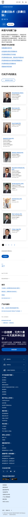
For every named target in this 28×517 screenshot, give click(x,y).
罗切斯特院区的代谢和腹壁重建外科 (12, 60)
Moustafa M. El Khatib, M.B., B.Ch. (18, 168)
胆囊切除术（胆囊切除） (9, 322)
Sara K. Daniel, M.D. (16, 123)
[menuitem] (4, 24)
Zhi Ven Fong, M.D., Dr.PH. (18, 183)
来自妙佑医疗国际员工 (7, 251)
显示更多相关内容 (6, 298)
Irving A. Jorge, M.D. (16, 229)
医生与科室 (10, 24)
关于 (4, 24)
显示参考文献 (5, 278)
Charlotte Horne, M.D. (17, 198)
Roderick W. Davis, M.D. (8, 138)
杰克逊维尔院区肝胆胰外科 (9, 51)
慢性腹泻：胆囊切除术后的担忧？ (9, 291)
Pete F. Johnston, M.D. (17, 214)
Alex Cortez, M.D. (16, 108)
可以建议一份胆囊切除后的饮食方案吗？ (11, 288)
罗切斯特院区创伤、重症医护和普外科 (13, 57)
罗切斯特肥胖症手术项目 (9, 54)
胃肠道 (3, 295)
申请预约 (5, 256)
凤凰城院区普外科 (7, 48)
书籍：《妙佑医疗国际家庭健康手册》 (10, 308)
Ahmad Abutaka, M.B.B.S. (18, 92)
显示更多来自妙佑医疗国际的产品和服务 (11, 311)
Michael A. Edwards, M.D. (17, 152)
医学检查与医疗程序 (8, 6)
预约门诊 (6, 19)
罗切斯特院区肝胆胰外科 (9, 63)
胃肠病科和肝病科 (7, 66)
